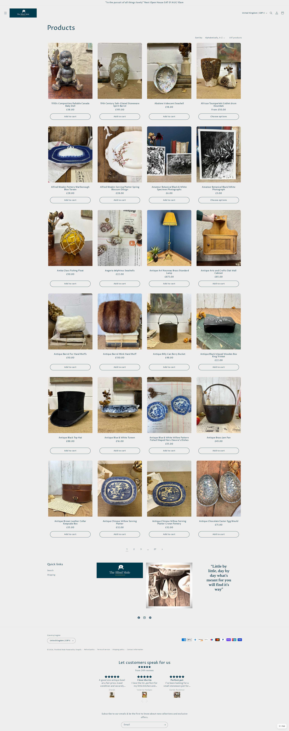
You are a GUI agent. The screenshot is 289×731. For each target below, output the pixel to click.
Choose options (218, 116)
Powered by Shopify (74, 650)
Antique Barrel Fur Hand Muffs (70, 354)
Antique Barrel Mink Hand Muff (119, 354)
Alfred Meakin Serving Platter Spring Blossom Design (119, 188)
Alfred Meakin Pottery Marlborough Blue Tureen (70, 188)
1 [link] (126, 549)
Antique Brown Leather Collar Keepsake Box (70, 522)
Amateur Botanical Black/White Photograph (218, 188)
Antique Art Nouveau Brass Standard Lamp (169, 271)
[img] (144, 667)
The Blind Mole (59, 650)
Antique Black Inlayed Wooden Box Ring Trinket (218, 355)
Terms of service (103, 650)
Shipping (51, 575)
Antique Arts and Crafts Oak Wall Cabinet (219, 271)
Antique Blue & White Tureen (120, 438)
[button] (5, 13)
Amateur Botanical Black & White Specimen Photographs (169, 188)
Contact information (135, 650)
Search (50, 570)
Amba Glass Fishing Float (70, 270)
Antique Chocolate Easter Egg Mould (218, 521)
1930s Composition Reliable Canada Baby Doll (70, 104)
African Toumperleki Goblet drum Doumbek (219, 104)
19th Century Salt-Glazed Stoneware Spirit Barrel (119, 104)
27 (155, 549)
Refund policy (89, 650)
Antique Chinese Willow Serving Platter (120, 522)
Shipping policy (118, 650)
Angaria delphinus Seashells (120, 270)
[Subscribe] (165, 725)
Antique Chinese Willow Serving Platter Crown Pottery (169, 522)
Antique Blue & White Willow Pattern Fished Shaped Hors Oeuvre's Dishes (169, 439)
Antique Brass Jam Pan (219, 438)
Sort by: (199, 38)
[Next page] (162, 549)
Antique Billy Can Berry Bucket (169, 354)
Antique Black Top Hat (70, 438)
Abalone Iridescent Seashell (169, 103)
